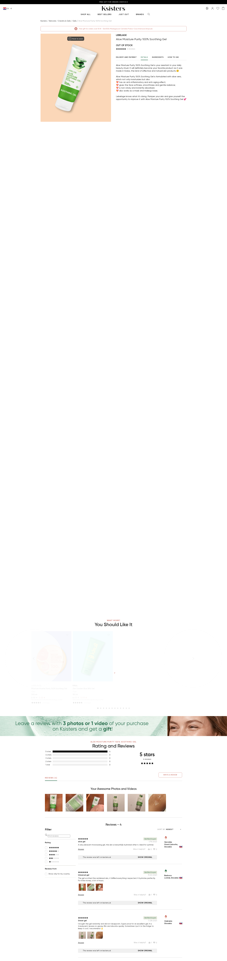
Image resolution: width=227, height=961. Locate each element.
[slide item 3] (103, 708)
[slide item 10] (123, 708)
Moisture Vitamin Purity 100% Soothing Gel (49, 689)
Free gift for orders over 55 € (113, 2)
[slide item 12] (129, 708)
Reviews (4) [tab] (51, 778)
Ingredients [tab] (158, 57)
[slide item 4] (106, 708)
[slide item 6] (112, 708)
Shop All (86, 14)
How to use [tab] (173, 57)
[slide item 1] (98, 708)
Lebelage (121, 35)
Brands (140, 14)
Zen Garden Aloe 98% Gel (83, 689)
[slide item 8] (118, 708)
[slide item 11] (126, 708)
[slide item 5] (109, 708)
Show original (145, 857)
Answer (81, 849)
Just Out (124, 14)
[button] (54, 803)
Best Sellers (104, 14)
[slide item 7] (115, 708)
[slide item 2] (101, 708)
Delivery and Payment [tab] (126, 57)
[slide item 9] (120, 708)
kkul (75, 686)
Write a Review (170, 775)
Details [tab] (144, 57)
